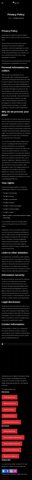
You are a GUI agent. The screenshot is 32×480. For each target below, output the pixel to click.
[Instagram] (15, 471)
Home (10, 18)
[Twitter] (4, 471)
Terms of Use (5, 476)
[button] (29, 3)
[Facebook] (7, 471)
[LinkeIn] (11, 471)
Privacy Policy (5, 479)
